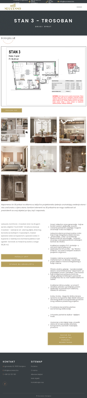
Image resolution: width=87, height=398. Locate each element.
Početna (34, 366)
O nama (34, 370)
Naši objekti (35, 378)
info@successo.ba (11, 370)
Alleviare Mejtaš (37, 374)
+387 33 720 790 (10, 374)
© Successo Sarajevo (43, 396)
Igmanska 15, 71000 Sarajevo (15, 366)
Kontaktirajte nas (37, 382)
